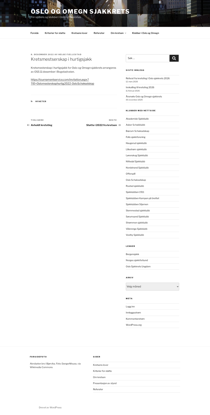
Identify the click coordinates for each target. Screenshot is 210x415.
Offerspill (130, 173)
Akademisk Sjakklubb (137, 118)
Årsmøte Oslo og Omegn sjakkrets (144, 96)
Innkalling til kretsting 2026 (140, 87)
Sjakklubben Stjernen (137, 204)
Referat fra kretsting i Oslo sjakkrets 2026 (148, 78)
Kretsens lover (79, 33)
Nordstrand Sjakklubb (137, 167)
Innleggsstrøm (133, 312)
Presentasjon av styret (105, 383)
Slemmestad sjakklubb (138, 210)
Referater (99, 33)
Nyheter (41, 101)
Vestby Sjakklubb (135, 234)
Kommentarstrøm (135, 318)
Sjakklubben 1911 (135, 192)
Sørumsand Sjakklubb (137, 216)
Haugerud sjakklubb (136, 143)
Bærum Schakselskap (137, 131)
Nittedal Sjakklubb (135, 161)
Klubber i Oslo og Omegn (145, 33)
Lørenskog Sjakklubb (137, 155)
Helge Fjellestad (70, 54)
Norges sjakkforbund (137, 260)
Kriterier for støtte (55, 33)
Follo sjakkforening (135, 137)
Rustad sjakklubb (135, 186)
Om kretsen (117, 33)
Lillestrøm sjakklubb (136, 149)
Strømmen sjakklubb (137, 222)
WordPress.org (134, 324)
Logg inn (130, 306)
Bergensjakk (132, 254)
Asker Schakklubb (135, 124)
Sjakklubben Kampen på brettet (142, 198)
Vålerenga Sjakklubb (136, 228)
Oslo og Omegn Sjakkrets (80, 11)
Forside (35, 33)
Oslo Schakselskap (136, 179)
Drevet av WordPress (50, 407)
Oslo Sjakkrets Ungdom (138, 266)
